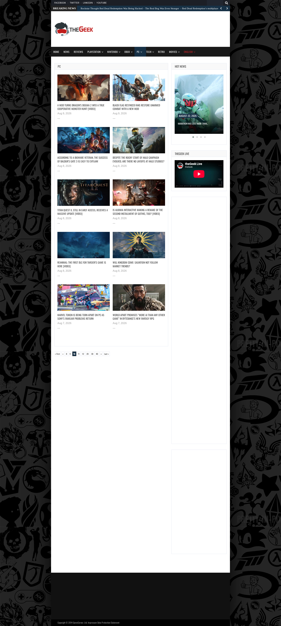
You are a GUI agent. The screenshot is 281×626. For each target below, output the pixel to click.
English (188, 51)
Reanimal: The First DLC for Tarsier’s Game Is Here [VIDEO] (81, 264)
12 (83, 353)
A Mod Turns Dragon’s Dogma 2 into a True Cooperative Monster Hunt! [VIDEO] (80, 107)
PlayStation (94, 51)
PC (138, 51)
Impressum (92, 622)
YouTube (101, 3)
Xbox (127, 51)
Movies (173, 51)
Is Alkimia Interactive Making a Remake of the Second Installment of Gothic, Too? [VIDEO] (138, 212)
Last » (106, 353)
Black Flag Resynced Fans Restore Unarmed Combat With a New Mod (136, 107)
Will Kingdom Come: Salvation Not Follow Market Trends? (135, 264)
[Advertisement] (167, 28)
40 (97, 353)
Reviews (78, 51)
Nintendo (112, 51)
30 (92, 353)
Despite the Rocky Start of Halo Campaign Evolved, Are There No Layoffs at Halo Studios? (138, 159)
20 (88, 353)
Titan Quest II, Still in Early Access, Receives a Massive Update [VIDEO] (82, 212)
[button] (193, 137)
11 (79, 353)
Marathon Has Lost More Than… (193, 123)
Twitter (74, 3)
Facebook (60, 3)
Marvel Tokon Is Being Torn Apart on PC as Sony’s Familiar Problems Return (80, 317)
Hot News (180, 66)
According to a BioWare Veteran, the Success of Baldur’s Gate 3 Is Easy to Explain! (82, 159)
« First (57, 353)
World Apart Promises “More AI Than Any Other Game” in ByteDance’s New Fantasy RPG (139, 317)
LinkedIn (88, 3)
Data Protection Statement (108, 622)
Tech (148, 51)
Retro (161, 51)
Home (56, 51)
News (66, 51)
